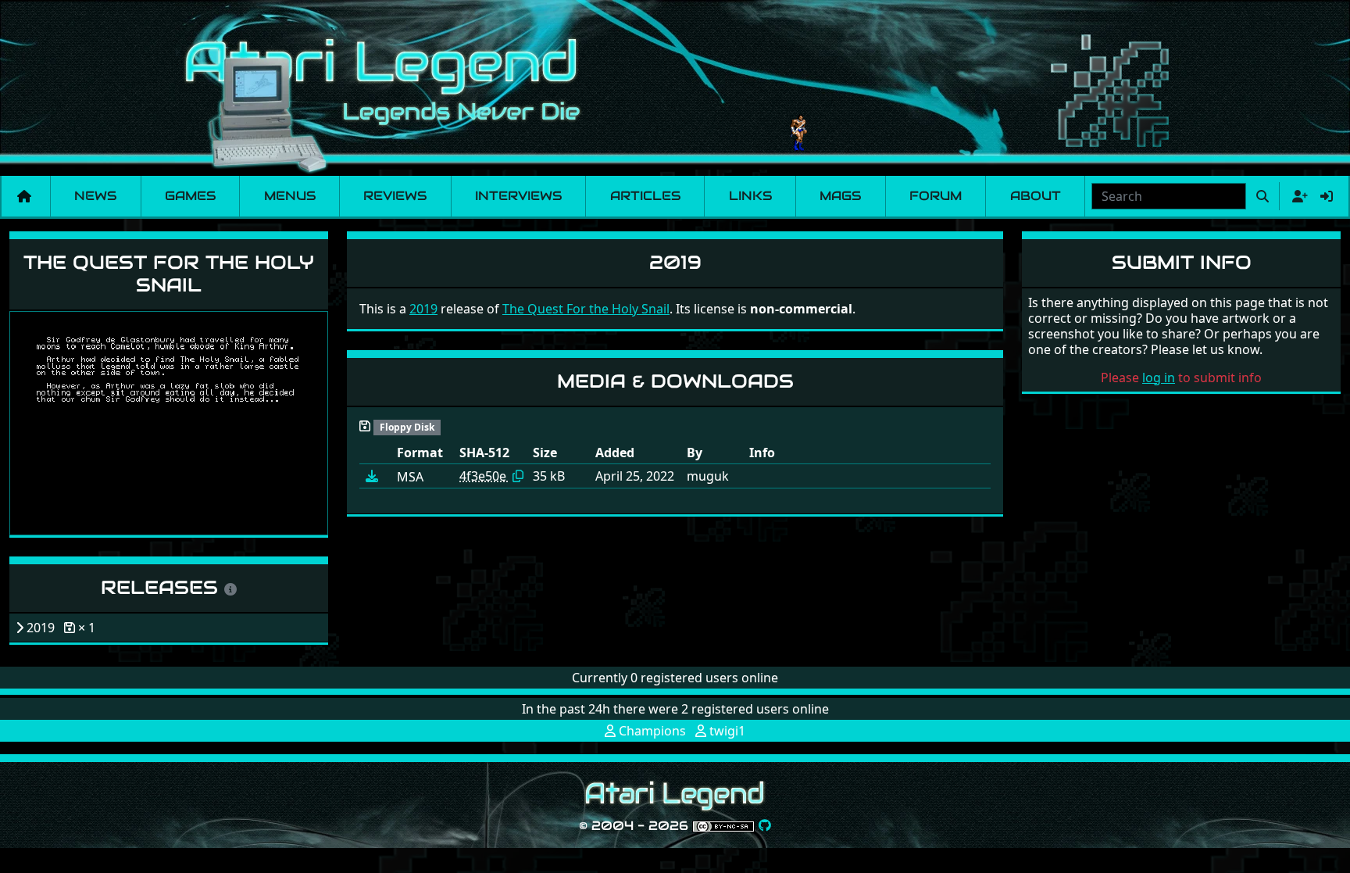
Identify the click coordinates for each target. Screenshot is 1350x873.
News (95, 196)
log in (1158, 377)
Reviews (395, 196)
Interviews (518, 196)
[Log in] (1326, 196)
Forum (935, 196)
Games (190, 196)
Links (750, 196)
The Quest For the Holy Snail (168, 273)
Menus (290, 196)
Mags (840, 196)
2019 (423, 308)
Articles (645, 196)
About (1035, 196)
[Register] (1297, 196)
